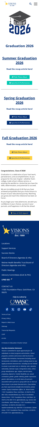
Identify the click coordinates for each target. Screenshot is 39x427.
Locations (6, 243)
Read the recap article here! (19, 69)
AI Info (4, 338)
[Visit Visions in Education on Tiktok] (31, 309)
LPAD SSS (6, 279)
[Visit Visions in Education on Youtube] (25, 309)
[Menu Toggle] (35, 4)
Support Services (9, 248)
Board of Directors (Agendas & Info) (16, 258)
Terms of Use (6, 314)
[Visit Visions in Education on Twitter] (13, 309)
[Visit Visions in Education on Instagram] (19, 309)
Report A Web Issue (8, 322)
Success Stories (8, 253)
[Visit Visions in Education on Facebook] (7, 309)
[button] (30, 4)
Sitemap (4, 326)
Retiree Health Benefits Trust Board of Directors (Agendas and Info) (18, 264)
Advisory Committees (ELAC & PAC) (16, 275)
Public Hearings (8, 270)
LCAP (3, 334)
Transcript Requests (8, 330)
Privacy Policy (6, 318)
